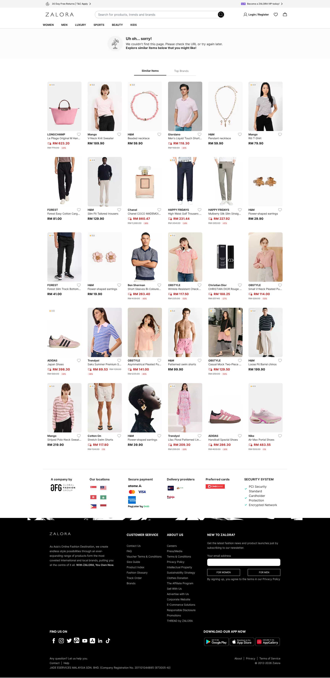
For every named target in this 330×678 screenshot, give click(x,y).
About (238, 658)
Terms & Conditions (179, 556)
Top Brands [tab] (181, 70)
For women (224, 572)
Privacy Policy (175, 561)
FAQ (129, 551)
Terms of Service (269, 658)
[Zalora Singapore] (93, 488)
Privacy (250, 658)
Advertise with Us (178, 594)
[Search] (221, 14)
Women (48, 24)
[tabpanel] (165, 267)
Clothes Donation (177, 578)
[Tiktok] (132, 641)
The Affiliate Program (180, 583)
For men (264, 572)
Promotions (174, 615)
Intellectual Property (179, 567)
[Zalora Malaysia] (103, 488)
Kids (133, 24)
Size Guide (133, 561)
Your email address (219, 555)
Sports (99, 24)
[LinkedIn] (100, 641)
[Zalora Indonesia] (103, 506)
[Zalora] (59, 14)
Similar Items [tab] (150, 70)
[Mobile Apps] (92, 641)
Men (64, 24)
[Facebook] (53, 641)
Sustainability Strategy (181, 572)
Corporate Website (178, 599)
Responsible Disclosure (181, 610)
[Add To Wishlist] (79, 134)
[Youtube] (85, 641)
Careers (172, 545)
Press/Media (174, 551)
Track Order (134, 578)
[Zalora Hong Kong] (93, 497)
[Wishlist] (275, 14)
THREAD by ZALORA (180, 620)
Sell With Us (174, 588)
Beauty (117, 24)
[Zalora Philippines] (93, 506)
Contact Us (134, 545)
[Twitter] (69, 641)
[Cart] (285, 14)
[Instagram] (61, 641)
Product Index (135, 567)
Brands (131, 583)
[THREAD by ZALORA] (77, 641)
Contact (55, 663)
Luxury (80, 24)
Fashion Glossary (137, 572)
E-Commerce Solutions (181, 604)
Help (66, 663)
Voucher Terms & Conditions (144, 556)
